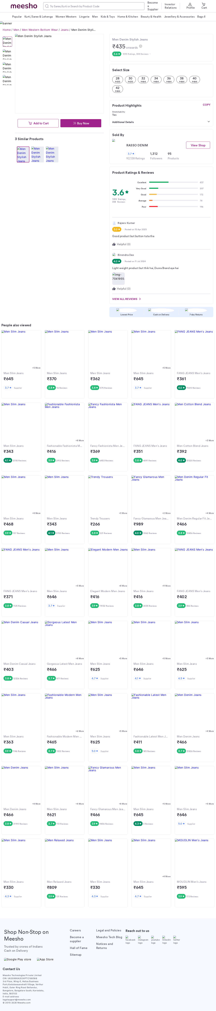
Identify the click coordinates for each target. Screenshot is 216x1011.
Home (7, 29)
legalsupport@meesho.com (17, 999)
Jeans (65, 29)
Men (16, 29)
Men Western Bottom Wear (40, 29)
